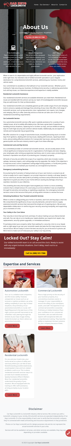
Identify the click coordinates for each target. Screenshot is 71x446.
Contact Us (63, 5)
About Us (54, 5)
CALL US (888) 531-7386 (36, 37)
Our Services (44, 5)
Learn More (12, 326)
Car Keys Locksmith (42, 443)
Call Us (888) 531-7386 (35, 253)
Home (36, 5)
